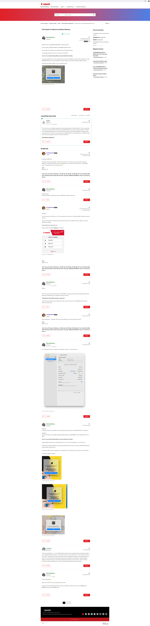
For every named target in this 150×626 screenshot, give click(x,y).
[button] (91, 303)
